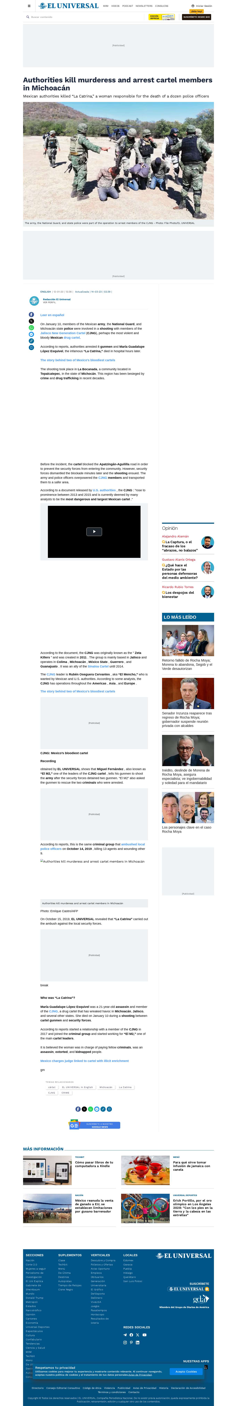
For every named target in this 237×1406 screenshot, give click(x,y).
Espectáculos (34, 1331)
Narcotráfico (33, 1310)
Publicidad (124, 1388)
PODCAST (127, 6)
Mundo (30, 1293)
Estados (31, 1306)
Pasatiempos (99, 1310)
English (45, 291)
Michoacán (106, 1087)
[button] (196, 17)
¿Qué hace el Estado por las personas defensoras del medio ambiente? (180, 571)
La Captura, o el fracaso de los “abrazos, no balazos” (180, 546)
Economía (32, 1322)
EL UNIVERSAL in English (77, 1087)
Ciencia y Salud (35, 1347)
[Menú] (29, 6)
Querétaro (129, 1277)
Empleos (96, 1272)
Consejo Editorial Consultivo (63, 1388)
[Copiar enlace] (31, 341)
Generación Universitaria (98, 1283)
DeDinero (96, 1297)
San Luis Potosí (132, 1281)
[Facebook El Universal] (131, 1335)
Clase (61, 1260)
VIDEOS (115, 6)
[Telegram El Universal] (125, 1335)
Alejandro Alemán (175, 536)
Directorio (38, 1388)
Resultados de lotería (100, 1320)
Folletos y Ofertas (102, 1264)
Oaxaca (128, 1264)
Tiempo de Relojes (69, 1285)
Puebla (127, 1268)
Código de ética (92, 1388)
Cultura (30, 1335)
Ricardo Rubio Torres (177, 587)
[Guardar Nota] (31, 347)
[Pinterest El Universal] (131, 1342)
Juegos (95, 1306)
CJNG (51, 1092)
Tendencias (33, 1343)
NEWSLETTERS (144, 6)
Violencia (109, 1388)
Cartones (31, 1318)
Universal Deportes (38, 1327)
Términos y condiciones (112, 1392)
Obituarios (97, 1277)
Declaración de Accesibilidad (188, 1388)
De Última (64, 1272)
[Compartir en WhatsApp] (31, 327)
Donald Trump (34, 1297)
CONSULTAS (161, 6)
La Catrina (125, 1087)
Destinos (63, 1277)
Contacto (133, 1392)
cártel (52, 1087)
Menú (29, 1360)
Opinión (169, 528)
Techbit (30, 1356)
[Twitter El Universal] (137, 1335)
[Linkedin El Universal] (137, 1342)
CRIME (66, 1092)
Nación (30, 1260)
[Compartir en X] (31, 321)
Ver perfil (49, 302)
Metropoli (32, 1302)
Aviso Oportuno (100, 1268)
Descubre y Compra (103, 1260)
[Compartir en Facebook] (31, 314)
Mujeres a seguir (36, 1268)
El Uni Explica (34, 1281)
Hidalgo (128, 1272)
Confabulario (34, 1339)
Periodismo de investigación (35, 1274)
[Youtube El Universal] (144, 1335)
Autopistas (64, 1281)
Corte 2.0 (31, 1264)
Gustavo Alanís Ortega (178, 559)
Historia (163, 1388)
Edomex (128, 1260)
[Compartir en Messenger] (31, 334)
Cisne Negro (65, 1289)
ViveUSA (96, 1302)
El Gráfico (97, 1289)
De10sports (98, 1293)
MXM (105, 6)
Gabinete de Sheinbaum (33, 1287)
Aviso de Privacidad (144, 1388)
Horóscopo (97, 1314)
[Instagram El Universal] (125, 1342)
